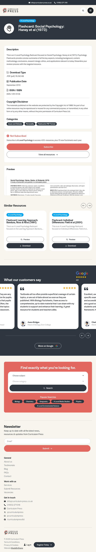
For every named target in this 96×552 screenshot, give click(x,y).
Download (26, 245)
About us (8, 461)
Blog (6, 468)
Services (8, 484)
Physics (78, 401)
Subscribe (48, 146)
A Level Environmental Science (48, 406)
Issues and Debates (15, 124)
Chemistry (29, 401)
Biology (17, 401)
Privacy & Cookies (11, 545)
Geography (44, 401)
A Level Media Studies (62, 401)
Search (49, 387)
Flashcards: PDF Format (46, 124)
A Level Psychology (27, 20)
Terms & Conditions (12, 542)
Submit (46, 448)
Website (13, 548)
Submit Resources (12, 488)
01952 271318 (13, 504)
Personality (30, 124)
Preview (27, 239)
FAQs (6, 472)
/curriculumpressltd (15, 519)
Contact (7, 476)
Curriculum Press (14, 508)
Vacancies (8, 492)
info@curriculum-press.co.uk (41, 2)
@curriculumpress (15, 512)
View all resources (46, 154)
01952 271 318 (62, 2)
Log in (28, 544)
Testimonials (9, 465)
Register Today (43, 544)
